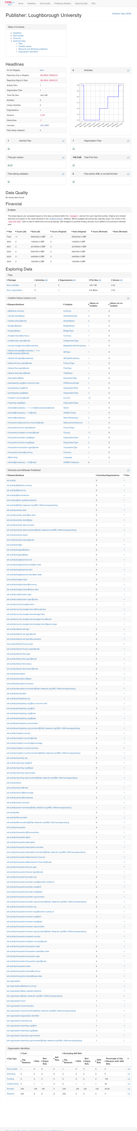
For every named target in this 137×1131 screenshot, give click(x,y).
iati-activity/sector (14, 782)
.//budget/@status (14, 325)
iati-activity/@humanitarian (18, 495)
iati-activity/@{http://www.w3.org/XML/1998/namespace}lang (32, 505)
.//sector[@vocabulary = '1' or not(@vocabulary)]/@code (30, 407)
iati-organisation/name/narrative (20, 1005)
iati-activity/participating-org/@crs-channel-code (27, 703)
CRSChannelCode (71, 383)
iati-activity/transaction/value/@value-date (24, 976)
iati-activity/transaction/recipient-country (23, 936)
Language (67, 457)
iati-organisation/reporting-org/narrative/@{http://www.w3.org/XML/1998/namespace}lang (44, 1040)
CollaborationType (71, 340)
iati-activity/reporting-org (17, 758)
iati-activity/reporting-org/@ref (19, 763)
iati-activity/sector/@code (17, 787)
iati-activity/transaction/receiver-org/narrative (25, 926)
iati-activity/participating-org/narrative (22, 723)
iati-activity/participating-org (18, 698)
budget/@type (56, 219)
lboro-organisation (14, 290)
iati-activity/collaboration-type (19, 594)
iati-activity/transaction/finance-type (22, 867)
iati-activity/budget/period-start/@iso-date (24, 574)
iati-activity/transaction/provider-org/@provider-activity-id (30, 881)
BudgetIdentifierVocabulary (74, 345)
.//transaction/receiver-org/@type (21, 442)
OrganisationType (70, 392)
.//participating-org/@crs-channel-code (23, 383)
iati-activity (11, 480)
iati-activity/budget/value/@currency (22, 584)
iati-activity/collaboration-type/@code (22, 599)
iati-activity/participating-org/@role (21, 713)
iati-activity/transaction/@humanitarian (23, 832)
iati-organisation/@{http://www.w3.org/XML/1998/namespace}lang (34, 995)
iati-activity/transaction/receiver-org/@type (24, 921)
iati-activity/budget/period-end (19, 559)
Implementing (12, 1083)
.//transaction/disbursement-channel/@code (25, 422)
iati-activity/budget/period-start (19, 569)
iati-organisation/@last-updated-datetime (24, 991)
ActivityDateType (70, 315)
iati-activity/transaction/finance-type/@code (25, 872)
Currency (67, 310)
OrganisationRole (70, 388)
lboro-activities (13, 285)
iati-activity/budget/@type (17, 554)
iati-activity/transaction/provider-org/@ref (24, 886)
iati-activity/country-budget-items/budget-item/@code (29, 619)
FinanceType (68, 363)
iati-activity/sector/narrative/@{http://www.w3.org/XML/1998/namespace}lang (39, 807)
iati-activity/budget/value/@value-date (23, 589)
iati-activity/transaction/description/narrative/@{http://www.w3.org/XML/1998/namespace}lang (46, 852)
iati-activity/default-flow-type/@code (22, 658)
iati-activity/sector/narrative (18, 802)
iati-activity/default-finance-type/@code (23, 648)
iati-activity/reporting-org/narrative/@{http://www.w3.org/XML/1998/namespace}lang (42, 777)
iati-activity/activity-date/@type (19, 520)
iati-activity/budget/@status (18, 549)
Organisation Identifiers (28, 51)
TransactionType (70, 447)
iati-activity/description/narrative (20, 683)
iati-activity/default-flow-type (18, 653)
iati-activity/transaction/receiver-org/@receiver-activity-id (30, 911)
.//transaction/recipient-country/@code (23, 432)
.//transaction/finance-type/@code (21, 427)
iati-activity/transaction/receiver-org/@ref (24, 916)
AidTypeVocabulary (71, 358)
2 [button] (88, 315)
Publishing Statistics (62, 3)
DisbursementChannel (72, 422)
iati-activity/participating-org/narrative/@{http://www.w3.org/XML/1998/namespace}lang (43, 728)
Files (20, 43)
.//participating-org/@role (17, 388)
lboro (42, 70)
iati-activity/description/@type (19, 678)
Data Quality (45, 3)
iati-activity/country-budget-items (20, 604)
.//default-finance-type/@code (19, 363)
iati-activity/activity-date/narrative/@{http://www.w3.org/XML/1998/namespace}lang (41, 530)
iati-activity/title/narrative (17, 817)
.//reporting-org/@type (16, 402)
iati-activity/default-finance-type (20, 644)
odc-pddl (44, 125)
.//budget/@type (13, 330)
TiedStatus (68, 373)
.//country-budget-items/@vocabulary (22, 345)
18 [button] (89, 397)
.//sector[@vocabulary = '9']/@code (21, 462)
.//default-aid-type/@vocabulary (20, 358)
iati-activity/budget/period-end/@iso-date (24, 564)
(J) (128, 70)
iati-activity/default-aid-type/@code (21, 634)
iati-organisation (13, 981)
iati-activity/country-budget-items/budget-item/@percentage (32, 624)
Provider (10, 1088)
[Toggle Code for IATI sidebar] (10, 3)
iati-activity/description (16, 673)
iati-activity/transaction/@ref (18, 837)
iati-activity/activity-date (16, 510)
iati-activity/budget (14, 544)
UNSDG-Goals (69, 412)
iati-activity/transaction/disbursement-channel (26, 857)
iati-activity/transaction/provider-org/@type (24, 891)
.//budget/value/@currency (18, 335)
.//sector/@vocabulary (16, 417)
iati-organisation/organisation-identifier (23, 1015)
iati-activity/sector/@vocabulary (20, 797)
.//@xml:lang (12, 457)
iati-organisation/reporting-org (19, 1020)
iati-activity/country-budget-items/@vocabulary (26, 609)
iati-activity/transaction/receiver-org (21, 906)
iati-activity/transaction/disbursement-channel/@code (29, 862)
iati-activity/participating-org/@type (21, 718)
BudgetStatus (69, 325)
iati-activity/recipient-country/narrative (22, 748)
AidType (66, 351)
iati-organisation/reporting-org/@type (22, 1030)
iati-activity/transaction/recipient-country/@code (27, 941)
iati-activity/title (13, 812)
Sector (66, 407)
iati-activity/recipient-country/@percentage (24, 743)
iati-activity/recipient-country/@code (22, 738)
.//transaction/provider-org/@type (21, 437)
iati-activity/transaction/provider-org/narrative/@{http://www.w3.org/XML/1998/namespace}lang (46, 901)
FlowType (67, 368)
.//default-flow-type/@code (18, 368)
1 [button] (88, 310)
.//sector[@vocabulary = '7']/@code (21, 412)
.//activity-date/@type (16, 315)
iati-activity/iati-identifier (16, 693)
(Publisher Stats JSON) (121, 13)
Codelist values (24, 46)
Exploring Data (81, 3)
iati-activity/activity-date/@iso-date (21, 515)
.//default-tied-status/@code (18, 373)
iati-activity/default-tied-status (19, 663)
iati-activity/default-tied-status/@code (22, 668)
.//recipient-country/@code (18, 397)
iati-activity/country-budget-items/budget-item (26, 614)
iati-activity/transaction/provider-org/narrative (25, 896)
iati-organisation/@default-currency (22, 986)
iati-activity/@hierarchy (16, 490)
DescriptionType (70, 378)
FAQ (93, 3)
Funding (10, 1078)
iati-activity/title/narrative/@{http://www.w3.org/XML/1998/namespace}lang (38, 822)
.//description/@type (15, 378)
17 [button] (89, 432)
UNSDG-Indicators (71, 462)
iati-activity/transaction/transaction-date (23, 946)
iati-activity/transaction (16, 827)
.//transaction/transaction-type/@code (23, 447)
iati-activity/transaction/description (21, 842)
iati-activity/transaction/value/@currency (23, 971)
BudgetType (68, 330)
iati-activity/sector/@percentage (20, 792)
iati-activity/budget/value (17, 579)
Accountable (12, 1068)
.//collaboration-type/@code (18, 340)
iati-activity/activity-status (17, 534)
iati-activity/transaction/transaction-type (23, 956)
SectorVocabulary (70, 417)
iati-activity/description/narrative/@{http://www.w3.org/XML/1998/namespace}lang (41, 688)
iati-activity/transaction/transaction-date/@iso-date (28, 951)
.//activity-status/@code (16, 320)
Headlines (31, 3)
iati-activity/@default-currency (19, 485)
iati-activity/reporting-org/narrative (21, 772)
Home (20, 3)
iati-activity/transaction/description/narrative (25, 847)
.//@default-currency (15, 310)
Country (66, 397)
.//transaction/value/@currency (20, 452)
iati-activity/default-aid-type (18, 629)
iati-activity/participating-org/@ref (21, 708)
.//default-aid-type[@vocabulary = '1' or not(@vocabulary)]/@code (23, 351)
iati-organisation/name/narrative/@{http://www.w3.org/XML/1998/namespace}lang (41, 1010)
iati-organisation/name (16, 1000)
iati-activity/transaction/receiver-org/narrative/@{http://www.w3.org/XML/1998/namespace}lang (46, 931)
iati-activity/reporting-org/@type (20, 767)
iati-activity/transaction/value (19, 966)
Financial (17, 38)
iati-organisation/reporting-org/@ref (22, 1025)
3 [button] (88, 320)
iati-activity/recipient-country (18, 733)
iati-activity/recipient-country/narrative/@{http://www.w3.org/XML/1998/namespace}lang (43, 753)
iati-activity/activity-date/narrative (20, 525)
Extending (11, 1073)
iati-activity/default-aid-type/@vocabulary (24, 639)
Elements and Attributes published (32, 49)
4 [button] (88, 392)
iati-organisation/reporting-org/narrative (23, 1035)
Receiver (10, 1093)
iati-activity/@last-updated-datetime (22, 500)
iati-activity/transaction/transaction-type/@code (26, 961)
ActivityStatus (69, 320)
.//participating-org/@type (17, 392)
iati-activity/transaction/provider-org (21, 877)
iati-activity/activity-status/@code (20, 539)
